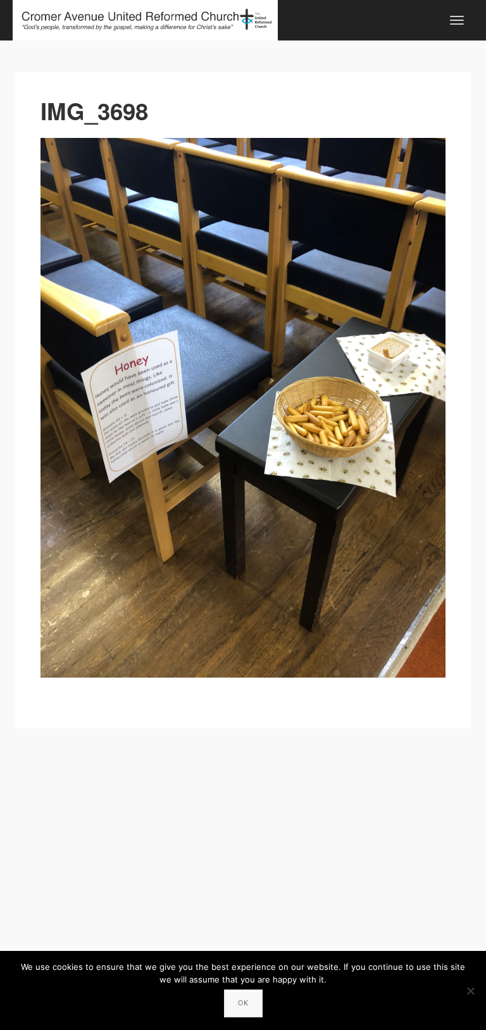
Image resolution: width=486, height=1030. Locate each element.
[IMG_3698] (243, 408)
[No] (470, 990)
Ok (243, 1002)
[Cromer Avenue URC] (145, 18)
